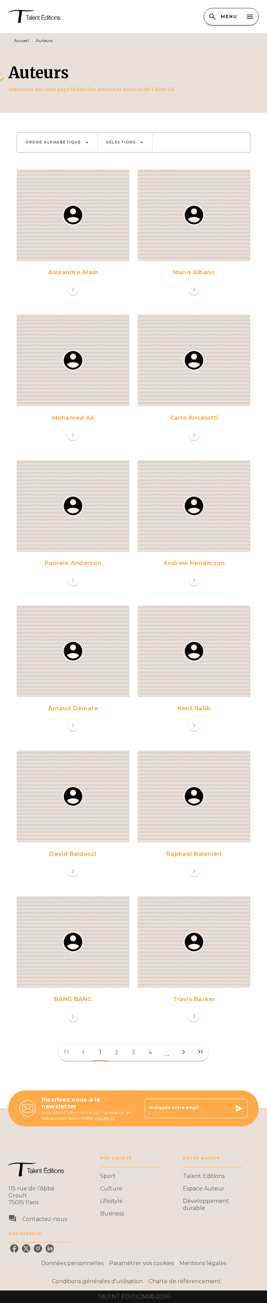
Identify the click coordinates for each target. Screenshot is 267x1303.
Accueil (21, 40)
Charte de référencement (184, 1281)
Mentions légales (202, 1263)
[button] (57, 142)
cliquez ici (105, 1118)
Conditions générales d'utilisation (97, 1281)
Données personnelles (72, 1263)
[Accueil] (37, 16)
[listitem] (14, 1248)
